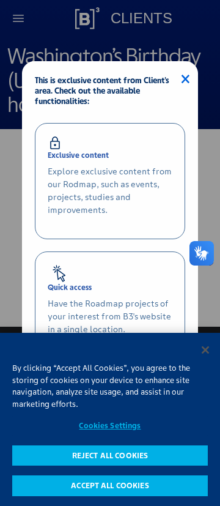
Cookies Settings (110, 425)
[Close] (205, 350)
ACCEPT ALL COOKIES (109, 485)
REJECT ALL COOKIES (110, 455)
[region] (110, 419)
